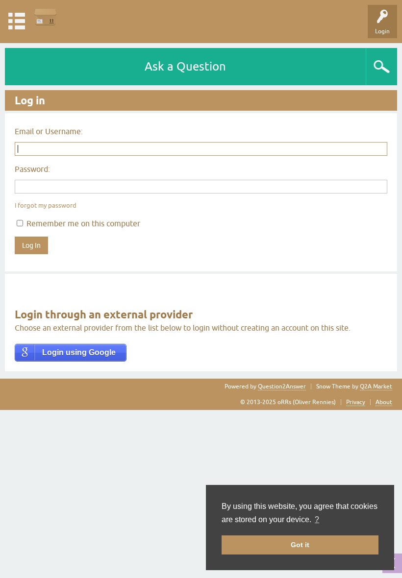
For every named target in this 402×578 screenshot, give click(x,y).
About (384, 402)
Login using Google (79, 352)
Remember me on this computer (82, 223)
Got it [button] (300, 545)
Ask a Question (185, 66)
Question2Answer (282, 386)
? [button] (317, 519)
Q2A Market (376, 386)
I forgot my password (45, 205)
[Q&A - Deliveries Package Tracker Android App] (45, 17)
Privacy (355, 402)
